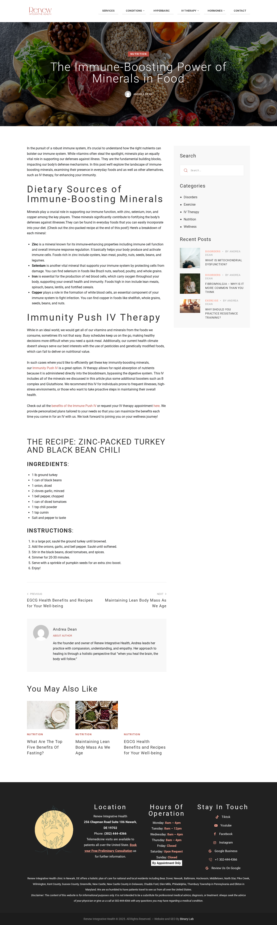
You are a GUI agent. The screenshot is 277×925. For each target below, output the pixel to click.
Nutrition (138, 54)
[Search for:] (212, 170)
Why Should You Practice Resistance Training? (221, 313)
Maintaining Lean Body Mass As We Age (92, 747)
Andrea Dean (65, 629)
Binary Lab (187, 919)
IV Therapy (191, 212)
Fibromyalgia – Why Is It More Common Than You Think (224, 288)
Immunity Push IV (45, 368)
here (157, 406)
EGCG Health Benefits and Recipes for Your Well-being (145, 747)
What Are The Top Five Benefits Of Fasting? (44, 747)
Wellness (190, 227)
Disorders (190, 197)
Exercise (189, 204)
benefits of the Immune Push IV (74, 406)
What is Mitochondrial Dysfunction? (223, 262)
